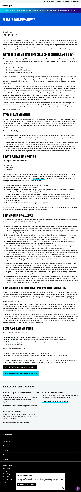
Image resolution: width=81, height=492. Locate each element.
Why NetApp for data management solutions (20, 367)
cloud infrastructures (48, 61)
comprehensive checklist (12, 181)
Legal (4, 482)
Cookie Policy (6, 474)
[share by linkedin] (13, 35)
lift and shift (15, 337)
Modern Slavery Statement (10, 479)
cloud (68, 119)
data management (40, 81)
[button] (77, 5)
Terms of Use (6, 468)
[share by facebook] (9, 35)
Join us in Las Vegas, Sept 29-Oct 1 (61, 11)
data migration (28, 99)
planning (48, 250)
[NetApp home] (7, 5)
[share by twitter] (5, 35)
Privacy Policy (6, 471)
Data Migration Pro (39, 178)
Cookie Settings (7, 477)
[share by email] (16, 35)
